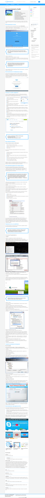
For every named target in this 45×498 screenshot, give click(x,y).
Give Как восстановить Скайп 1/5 (15, 438)
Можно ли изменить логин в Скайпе (24, 103)
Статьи (18, 4)
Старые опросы (34, 40)
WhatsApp (32, 32)
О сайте (9, 495)
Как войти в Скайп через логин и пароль (16, 448)
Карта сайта (6, 495)
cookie (24, 497)
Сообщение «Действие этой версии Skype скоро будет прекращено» (35, 47)
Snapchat (33, 13)
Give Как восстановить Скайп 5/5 (17, 438)
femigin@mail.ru (23, 467)
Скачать (7, 4)
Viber (32, 33)
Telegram (33, 11)
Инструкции (13, 4)
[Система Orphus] (35, 26)
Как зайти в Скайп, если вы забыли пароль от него (9, 449)
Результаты (33, 41)
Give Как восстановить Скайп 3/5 (16, 438)
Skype (32, 12)
